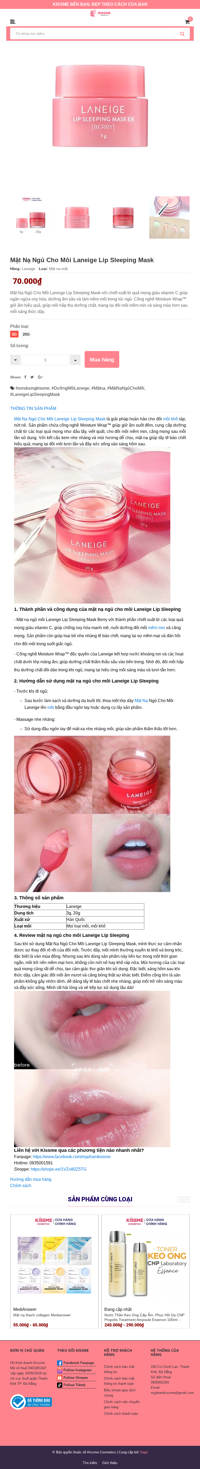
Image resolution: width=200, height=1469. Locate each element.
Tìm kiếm (90, 1463)
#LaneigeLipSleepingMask (35, 394)
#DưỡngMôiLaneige (70, 388)
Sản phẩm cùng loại (100, 1199)
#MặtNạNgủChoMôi (125, 388)
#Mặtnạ (98, 388)
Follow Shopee (76, 1378)
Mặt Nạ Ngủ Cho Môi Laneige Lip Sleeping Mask (59, 419)
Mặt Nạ (141, 700)
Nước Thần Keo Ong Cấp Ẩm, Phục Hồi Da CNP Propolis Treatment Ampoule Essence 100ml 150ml (144, 1319)
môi (51, 707)
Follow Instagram (78, 1370)
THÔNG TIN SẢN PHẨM (33, 408)
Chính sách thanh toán (121, 1414)
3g (14, 334)
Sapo (144, 1452)
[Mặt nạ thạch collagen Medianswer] (54, 1258)
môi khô (170, 419)
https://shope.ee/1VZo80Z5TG (58, 1169)
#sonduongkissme (32, 388)
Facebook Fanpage (79, 1363)
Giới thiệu (109, 1463)
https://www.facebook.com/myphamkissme (72, 1156)
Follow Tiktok (74, 1385)
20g (26, 334)
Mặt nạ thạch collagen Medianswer (42, 1315)
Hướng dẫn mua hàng (30, 1179)
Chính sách (20, 1185)
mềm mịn (157, 627)
